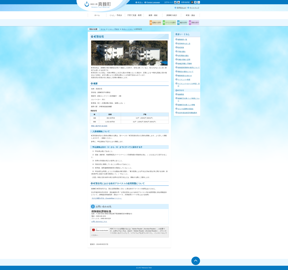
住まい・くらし (127, 29)
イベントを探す (170, 22)
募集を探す (195, 22)
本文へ (140, 2)
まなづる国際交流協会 (185, 109)
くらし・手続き (115, 15)
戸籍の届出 (182, 51)
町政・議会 (190, 15)
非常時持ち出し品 (184, 43)
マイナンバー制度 (184, 79)
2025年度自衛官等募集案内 (187, 113)
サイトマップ (194, 8)
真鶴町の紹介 (171, 15)
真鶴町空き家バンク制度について (189, 99)
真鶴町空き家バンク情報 (186, 105)
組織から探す (156, 22)
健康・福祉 (153, 15)
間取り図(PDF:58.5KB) (99, 126)
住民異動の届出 (183, 55)
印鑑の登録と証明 (184, 59)
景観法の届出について (185, 71)
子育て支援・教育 (134, 15)
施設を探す (183, 22)
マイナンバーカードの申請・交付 (189, 85)
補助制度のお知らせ (185, 75)
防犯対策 (181, 47)
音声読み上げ (181, 8)
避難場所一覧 (182, 39)
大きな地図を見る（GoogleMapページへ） (107, 198)
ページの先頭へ (195, 260)
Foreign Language (153, 2)
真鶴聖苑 (181, 94)
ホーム (97, 15)
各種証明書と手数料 (185, 63)
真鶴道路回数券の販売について (189, 67)
